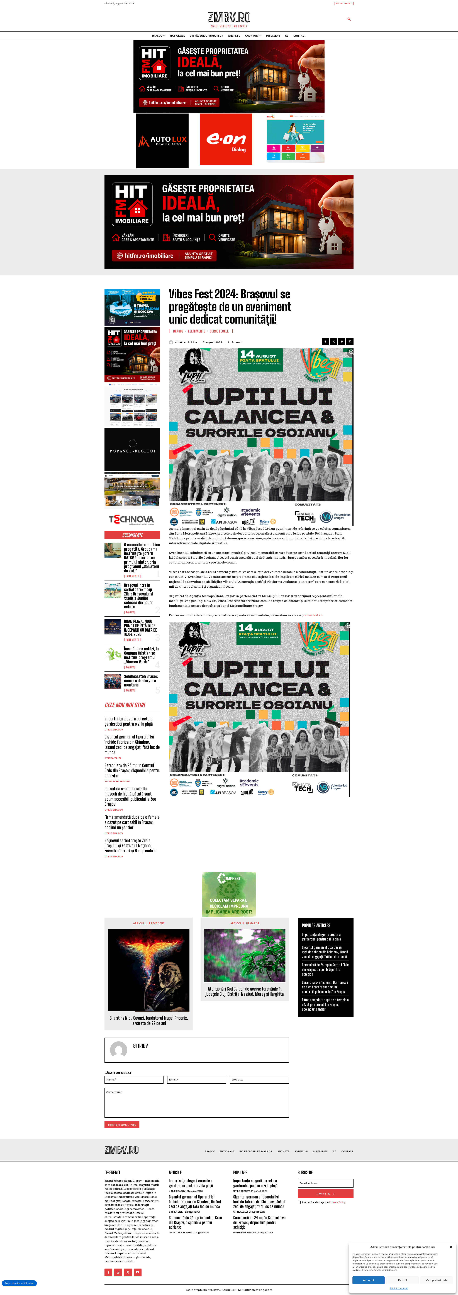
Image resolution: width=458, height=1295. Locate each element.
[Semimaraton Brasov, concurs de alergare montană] (112, 681)
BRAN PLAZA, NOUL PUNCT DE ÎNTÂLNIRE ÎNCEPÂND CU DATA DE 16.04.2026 (140, 628)
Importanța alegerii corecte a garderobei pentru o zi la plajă (128, 721)
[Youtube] (138, 1272)
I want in (323, 1193)
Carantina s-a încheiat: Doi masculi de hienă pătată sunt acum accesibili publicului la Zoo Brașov (130, 796)
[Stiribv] (172, 342)
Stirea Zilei (112, 758)
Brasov (129, 612)
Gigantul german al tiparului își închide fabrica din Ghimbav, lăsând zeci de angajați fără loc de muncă (132, 744)
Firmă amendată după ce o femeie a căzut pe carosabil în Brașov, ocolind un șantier (131, 822)
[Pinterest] (341, 341)
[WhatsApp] (350, 341)
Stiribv (192, 342)
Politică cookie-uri (399, 1288)
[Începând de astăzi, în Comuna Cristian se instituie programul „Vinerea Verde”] (112, 654)
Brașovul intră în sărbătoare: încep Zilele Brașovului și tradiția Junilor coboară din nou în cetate (138, 596)
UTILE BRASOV (113, 729)
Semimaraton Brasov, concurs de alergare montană (141, 680)
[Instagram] (118, 1272)
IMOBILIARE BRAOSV (117, 781)
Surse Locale (219, 331)
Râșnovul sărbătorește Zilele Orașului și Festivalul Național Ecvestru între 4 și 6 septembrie (130, 845)
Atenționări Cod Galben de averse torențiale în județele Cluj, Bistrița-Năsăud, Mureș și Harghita (245, 991)
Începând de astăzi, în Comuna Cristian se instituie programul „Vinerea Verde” (141, 655)
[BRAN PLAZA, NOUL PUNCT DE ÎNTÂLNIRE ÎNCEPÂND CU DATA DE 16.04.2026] (112, 626)
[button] (451, 1247)
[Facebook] (325, 341)
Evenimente (132, 576)
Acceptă (368, 1280)
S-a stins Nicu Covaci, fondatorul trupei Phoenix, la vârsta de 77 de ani (149, 1021)
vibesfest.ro (313, 615)
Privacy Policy (337, 1202)
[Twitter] (333, 341)
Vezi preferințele (436, 1280)
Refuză (402, 1280)
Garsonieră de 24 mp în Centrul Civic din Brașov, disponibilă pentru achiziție (132, 770)
